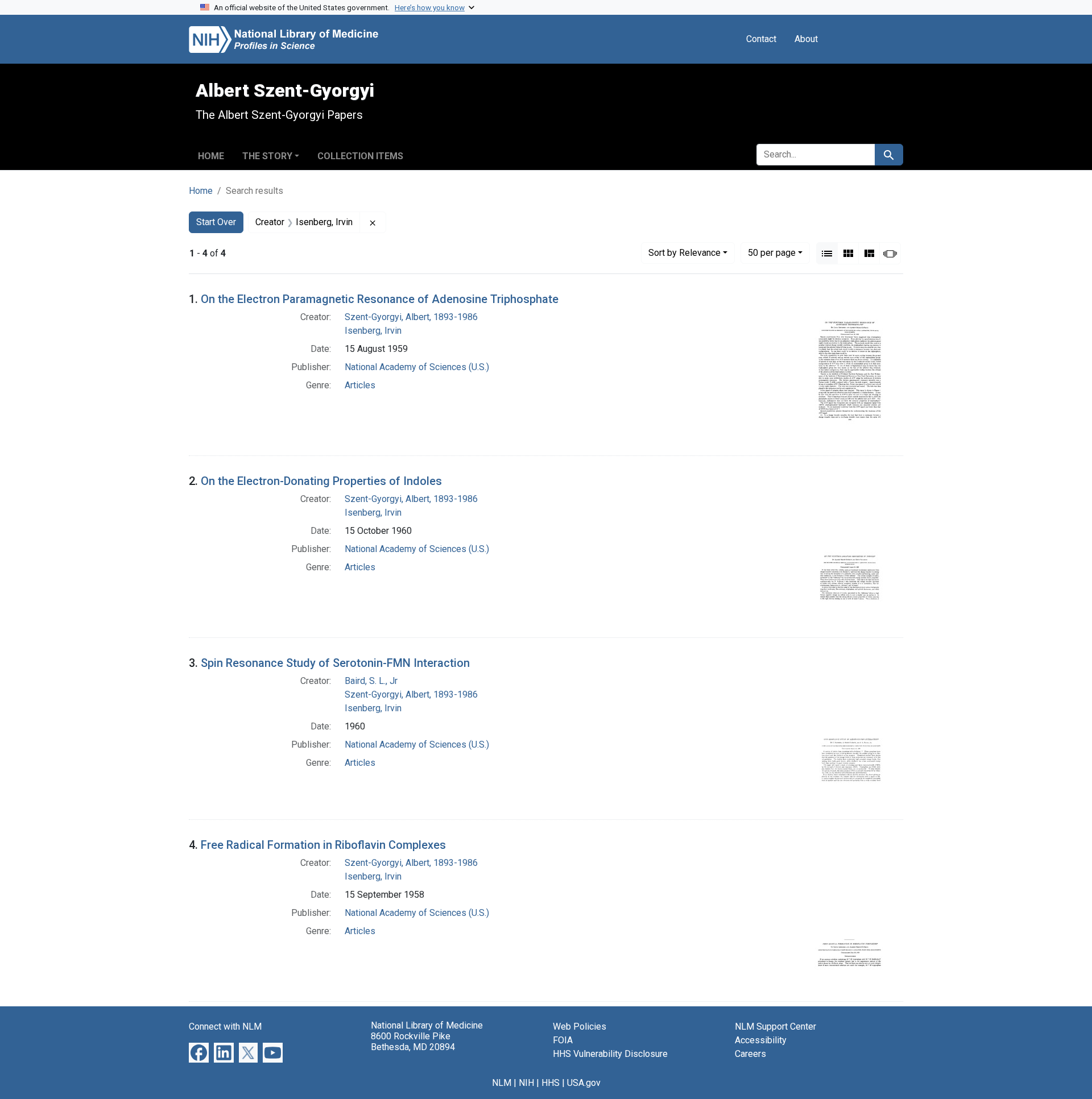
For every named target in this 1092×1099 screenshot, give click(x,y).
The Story (267, 156)
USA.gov (584, 1082)
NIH (526, 1082)
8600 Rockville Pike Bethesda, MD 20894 (413, 1041)
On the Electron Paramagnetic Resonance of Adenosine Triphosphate (380, 299)
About (806, 39)
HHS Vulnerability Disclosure (610, 1053)
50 (772, 252)
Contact (761, 39)
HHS (550, 1082)
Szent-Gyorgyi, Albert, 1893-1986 (411, 317)
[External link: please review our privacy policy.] (199, 1052)
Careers (750, 1053)
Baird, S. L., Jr (371, 680)
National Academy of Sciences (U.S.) (417, 367)
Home (211, 156)
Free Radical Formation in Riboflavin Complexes (323, 845)
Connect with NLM (225, 1026)
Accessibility (761, 1040)
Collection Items (360, 156)
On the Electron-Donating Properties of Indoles (321, 481)
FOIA (563, 1040)
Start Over (216, 222)
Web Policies (579, 1026)
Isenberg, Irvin (373, 330)
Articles (360, 385)
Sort (684, 252)
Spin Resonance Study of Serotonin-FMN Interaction (335, 663)
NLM (501, 1082)
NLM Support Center (775, 1026)
